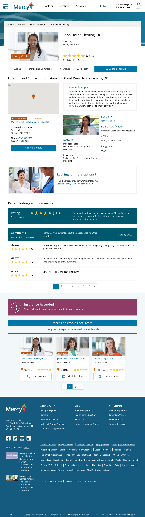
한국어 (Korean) (103, 444)
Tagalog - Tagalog (122, 450)
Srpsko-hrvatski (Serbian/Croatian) (76, 450)
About (17, 68)
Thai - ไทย (96, 465)
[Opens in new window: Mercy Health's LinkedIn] (28, 438)
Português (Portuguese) (124, 444)
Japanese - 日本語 (84, 470)
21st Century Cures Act (73, 481)
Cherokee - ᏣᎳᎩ (111, 465)
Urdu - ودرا (84, 465)
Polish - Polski (114, 460)
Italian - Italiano (102, 470)
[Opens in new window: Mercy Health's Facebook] (8, 438)
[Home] (24, 6)
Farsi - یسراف (71, 465)
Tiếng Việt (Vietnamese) (51, 455)
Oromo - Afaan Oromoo (95, 460)
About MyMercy (47, 405)
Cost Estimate (115, 405)
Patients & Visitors (117, 415)
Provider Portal (116, 419)
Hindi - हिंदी (69, 455)
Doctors (48, 6)
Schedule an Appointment (52, 428)
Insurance (64, 68)
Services (81, 6)
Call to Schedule (117, 68)
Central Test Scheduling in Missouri (121, 515)
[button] (33, 96)
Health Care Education (85, 415)
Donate (78, 405)
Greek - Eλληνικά (121, 455)
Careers (44, 415)
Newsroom (80, 419)
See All (26, 448)
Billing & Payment (48, 410)
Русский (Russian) (49, 450)
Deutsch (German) (85, 444)
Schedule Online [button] (75, 376)
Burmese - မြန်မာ (48, 470)
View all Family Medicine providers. (74, 183)
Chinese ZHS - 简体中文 (51, 465)
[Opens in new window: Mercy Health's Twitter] (15, 438)
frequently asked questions (85, 219)
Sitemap (43, 481)
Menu (5, 8)
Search (139, 8)
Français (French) (66, 444)
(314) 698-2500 (25, 138)
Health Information (49, 419)
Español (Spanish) (103, 450)
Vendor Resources (117, 424)
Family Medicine (37, 24)
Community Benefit (118, 410)
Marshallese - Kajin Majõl (51, 460)
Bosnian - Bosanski (102, 455)
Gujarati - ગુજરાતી (65, 470)
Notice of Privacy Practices (52, 424)
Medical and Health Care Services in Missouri (86, 515)
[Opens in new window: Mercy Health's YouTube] (22, 438)
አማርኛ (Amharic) (48, 444)
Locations (64, 6)
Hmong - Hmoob (130, 460)
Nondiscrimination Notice (87, 424)
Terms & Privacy (56, 481)
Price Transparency (84, 410)
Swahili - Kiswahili (74, 460)
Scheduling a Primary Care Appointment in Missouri (45, 515)
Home (11, 24)
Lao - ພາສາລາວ (84, 455)
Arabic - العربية (128, 465)
